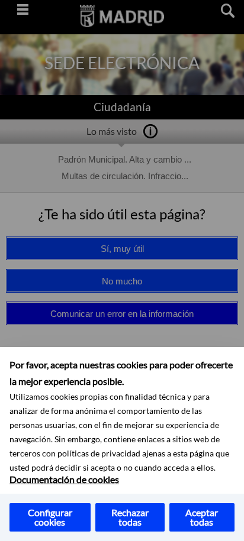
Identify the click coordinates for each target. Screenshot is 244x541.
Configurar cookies (50, 517)
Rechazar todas (130, 517)
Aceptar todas (201, 517)
